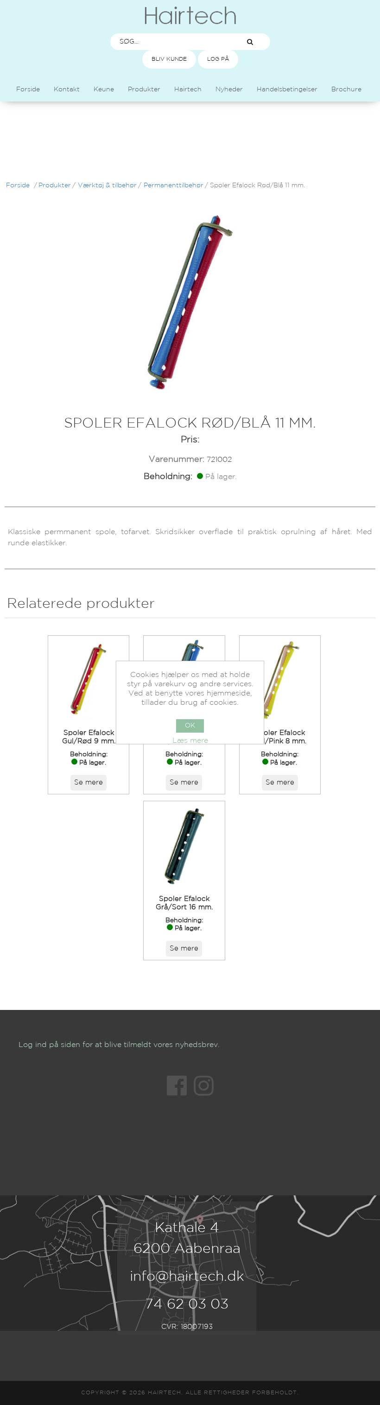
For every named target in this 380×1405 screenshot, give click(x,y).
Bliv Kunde (169, 59)
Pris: (190, 439)
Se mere (88, 782)
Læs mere (190, 740)
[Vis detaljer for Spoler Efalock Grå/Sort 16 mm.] (184, 845)
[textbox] (170, 41)
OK (190, 725)
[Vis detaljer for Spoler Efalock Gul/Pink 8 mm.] (280, 679)
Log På (218, 59)
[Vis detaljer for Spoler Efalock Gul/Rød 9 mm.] (88, 679)
